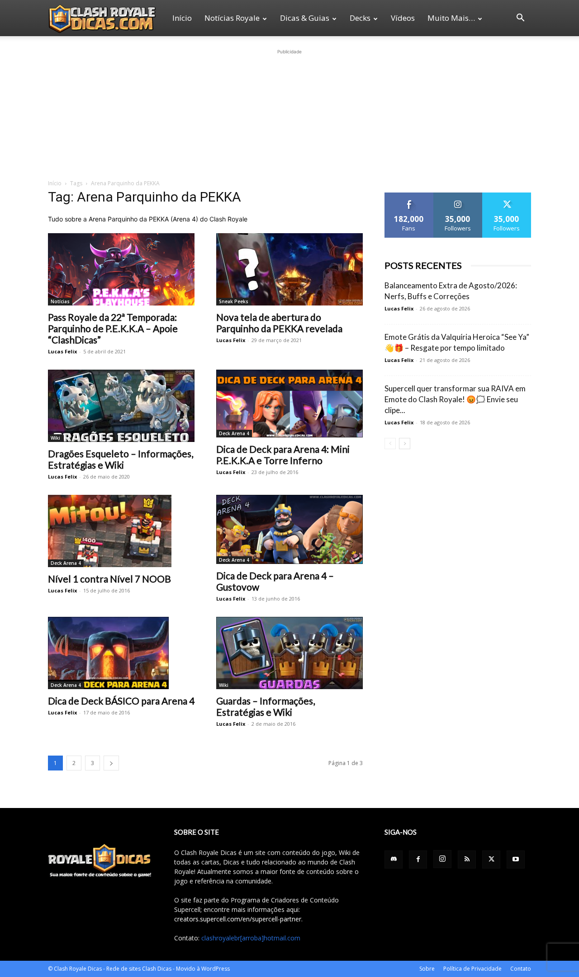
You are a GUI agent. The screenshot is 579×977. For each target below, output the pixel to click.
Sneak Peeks (233, 301)
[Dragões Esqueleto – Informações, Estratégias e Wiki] (121, 406)
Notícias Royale (232, 18)
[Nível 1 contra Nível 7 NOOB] (121, 531)
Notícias (60, 301)
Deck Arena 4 (234, 433)
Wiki (55, 438)
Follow (458, 196)
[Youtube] (516, 859)
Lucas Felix (62, 351)
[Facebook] (418, 859)
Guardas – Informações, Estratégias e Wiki (265, 706)
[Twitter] (491, 859)
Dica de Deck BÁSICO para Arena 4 (121, 700)
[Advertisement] (289, 112)
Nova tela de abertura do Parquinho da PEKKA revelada (279, 322)
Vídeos (403, 18)
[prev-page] (390, 443)
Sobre (427, 968)
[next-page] (111, 763)
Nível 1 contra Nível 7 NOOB (109, 578)
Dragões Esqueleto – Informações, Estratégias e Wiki (120, 459)
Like (409, 196)
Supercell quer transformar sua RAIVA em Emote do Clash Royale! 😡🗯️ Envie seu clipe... (455, 399)
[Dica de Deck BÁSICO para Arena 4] (121, 653)
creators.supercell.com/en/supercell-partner (237, 919)
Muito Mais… (451, 18)
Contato (520, 968)
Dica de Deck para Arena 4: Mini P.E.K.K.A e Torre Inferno (283, 454)
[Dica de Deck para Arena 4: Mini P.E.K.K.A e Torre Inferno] (289, 403)
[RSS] (467, 859)
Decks (360, 18)
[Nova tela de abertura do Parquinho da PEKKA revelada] (289, 269)
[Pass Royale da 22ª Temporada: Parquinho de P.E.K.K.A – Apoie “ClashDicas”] (121, 269)
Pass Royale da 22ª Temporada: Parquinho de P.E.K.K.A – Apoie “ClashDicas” (113, 328)
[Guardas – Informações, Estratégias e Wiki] (289, 653)
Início (182, 18)
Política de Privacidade (472, 968)
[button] (520, 18)
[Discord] (393, 859)
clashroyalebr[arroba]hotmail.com (250, 938)
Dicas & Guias (304, 18)
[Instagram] (442, 859)
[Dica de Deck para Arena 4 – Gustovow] (289, 529)
